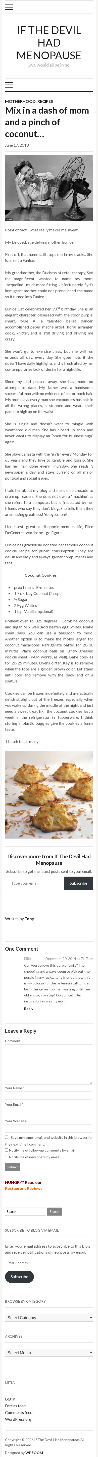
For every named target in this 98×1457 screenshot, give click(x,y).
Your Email (13, 1104)
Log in (10, 1398)
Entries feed (15, 1405)
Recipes (45, 101)
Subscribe (78, 883)
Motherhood (20, 101)
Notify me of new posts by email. (34, 1157)
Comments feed (18, 1412)
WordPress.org (18, 1419)
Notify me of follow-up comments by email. (42, 1150)
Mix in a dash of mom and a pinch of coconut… (47, 122)
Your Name (13, 1088)
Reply (28, 1008)
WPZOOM (34, 1452)
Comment (13, 1041)
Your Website (16, 1121)
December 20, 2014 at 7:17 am (69, 958)
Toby (29, 918)
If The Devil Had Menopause (49, 43)
